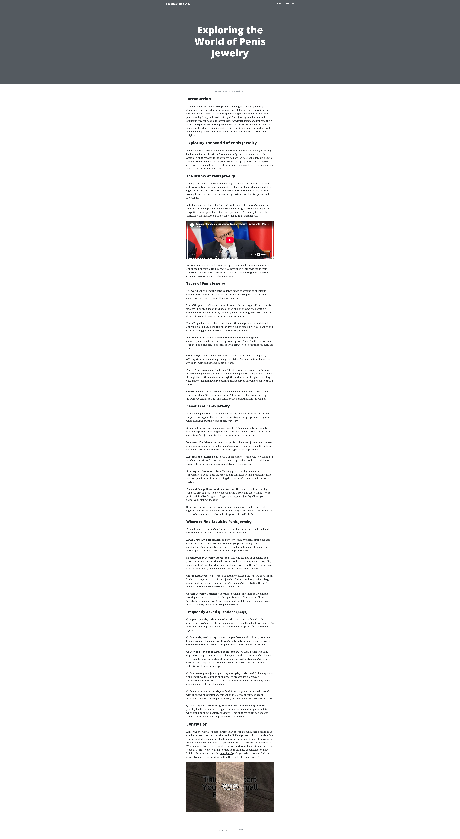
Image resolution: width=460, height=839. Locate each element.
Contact (290, 4)
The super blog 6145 (178, 4)
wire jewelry (227, 753)
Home (278, 4)
